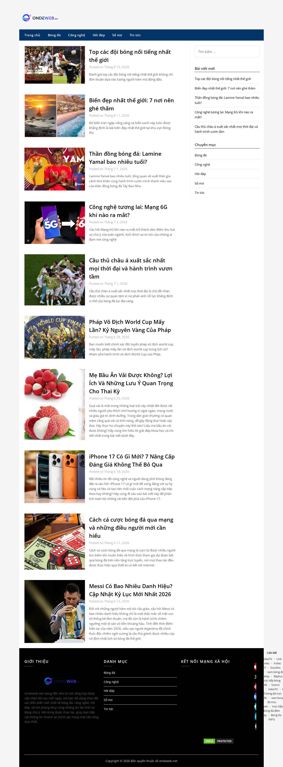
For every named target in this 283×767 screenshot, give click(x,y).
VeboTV (273, 689)
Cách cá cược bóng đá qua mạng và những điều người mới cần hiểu (131, 527)
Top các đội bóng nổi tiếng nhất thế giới (223, 79)
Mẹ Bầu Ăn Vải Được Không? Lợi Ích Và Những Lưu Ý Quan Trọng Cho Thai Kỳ (131, 383)
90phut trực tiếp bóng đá (273, 680)
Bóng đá (54, 35)
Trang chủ (32, 35)
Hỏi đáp (99, 35)
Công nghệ (76, 35)
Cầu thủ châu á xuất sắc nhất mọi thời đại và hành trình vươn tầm (131, 268)
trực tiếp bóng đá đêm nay (272, 710)
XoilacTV (267, 659)
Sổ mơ (117, 35)
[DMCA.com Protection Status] (218, 741)
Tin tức (135, 35)
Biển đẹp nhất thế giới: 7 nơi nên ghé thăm (225, 88)
